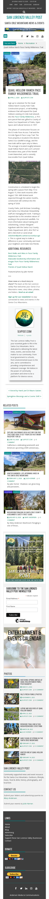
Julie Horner (30, 478)
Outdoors (7, 53)
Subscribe (36, 4)
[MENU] (5, 36)
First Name (10, 606)
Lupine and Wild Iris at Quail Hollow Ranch (31, 709)
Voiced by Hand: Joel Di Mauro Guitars (25, 390)
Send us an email (25, 292)
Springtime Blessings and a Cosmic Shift (23, 396)
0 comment (39, 690)
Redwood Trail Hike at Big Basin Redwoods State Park (31, 725)
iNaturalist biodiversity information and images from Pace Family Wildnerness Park (24, 261)
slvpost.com (28, 98)
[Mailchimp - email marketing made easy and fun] (22, 622)
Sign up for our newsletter (19, 297)
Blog (21, 4)
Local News (8, 412)
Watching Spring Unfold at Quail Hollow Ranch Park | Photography (31, 681)
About (16, 4)
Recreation (15, 53)
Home (11, 4)
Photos (8, 674)
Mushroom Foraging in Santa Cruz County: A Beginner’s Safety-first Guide (24, 513)
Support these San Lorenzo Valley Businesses (21, 8)
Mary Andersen (30, 517)
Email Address (12, 598)
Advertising (28, 4)
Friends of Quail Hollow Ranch (20, 267)
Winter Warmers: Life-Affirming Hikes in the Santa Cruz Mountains (23, 474)
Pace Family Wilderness (24, 117)
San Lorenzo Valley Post (24, 17)
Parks (23, 412)
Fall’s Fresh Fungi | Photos (31, 694)
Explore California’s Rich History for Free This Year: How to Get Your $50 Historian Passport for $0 (24, 434)
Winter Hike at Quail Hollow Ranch (31, 753)
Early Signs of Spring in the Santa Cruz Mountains (31, 739)
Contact (39, 8)
